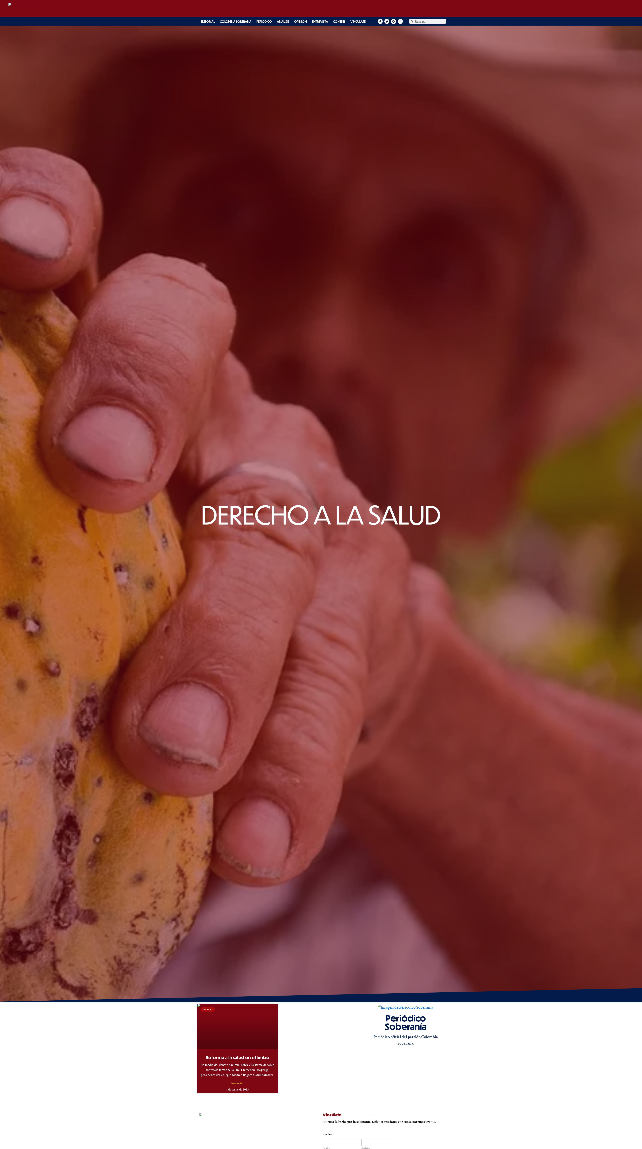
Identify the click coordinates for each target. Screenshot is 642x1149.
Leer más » (237, 1083)
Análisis (283, 21)
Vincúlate (358, 21)
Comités (339, 21)
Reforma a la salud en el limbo (237, 1057)
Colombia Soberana (235, 21)
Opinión (300, 21)
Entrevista (320, 21)
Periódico (264, 21)
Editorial (208, 21)
